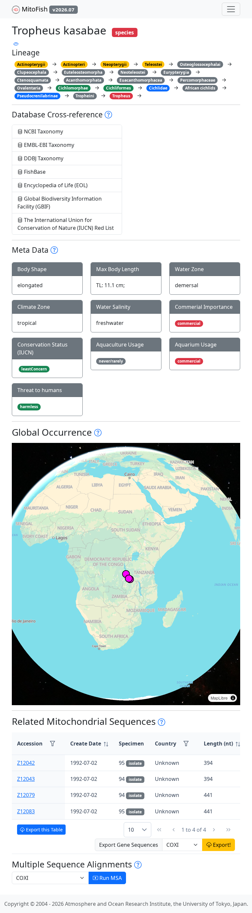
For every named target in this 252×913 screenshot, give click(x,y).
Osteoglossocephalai (200, 64)
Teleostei (153, 64)
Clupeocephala (31, 72)
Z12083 (26, 811)
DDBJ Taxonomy (43, 158)
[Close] (241, 11)
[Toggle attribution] (233, 698)
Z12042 (26, 762)
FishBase (34, 171)
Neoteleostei (132, 72)
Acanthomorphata (83, 80)
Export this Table (44, 829)
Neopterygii (115, 64)
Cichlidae (158, 88)
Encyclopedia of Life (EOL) (55, 185)
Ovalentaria (28, 88)
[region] (126, 574)
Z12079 (26, 795)
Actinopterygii (31, 64)
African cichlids (200, 88)
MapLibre (219, 698)
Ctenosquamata (32, 80)
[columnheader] (89, 743)
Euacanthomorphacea (140, 80)
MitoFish (47, 9)
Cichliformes (118, 88)
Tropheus (121, 96)
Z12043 (26, 779)
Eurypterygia (176, 72)
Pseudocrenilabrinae (37, 96)
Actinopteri (74, 64)
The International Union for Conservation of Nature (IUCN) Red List (65, 223)
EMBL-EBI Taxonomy (48, 145)
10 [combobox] (131, 829)
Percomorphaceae (197, 80)
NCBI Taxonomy (43, 131)
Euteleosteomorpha (83, 72)
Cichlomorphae (73, 88)
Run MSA (110, 878)
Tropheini (84, 96)
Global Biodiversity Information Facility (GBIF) (59, 202)
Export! (221, 844)
